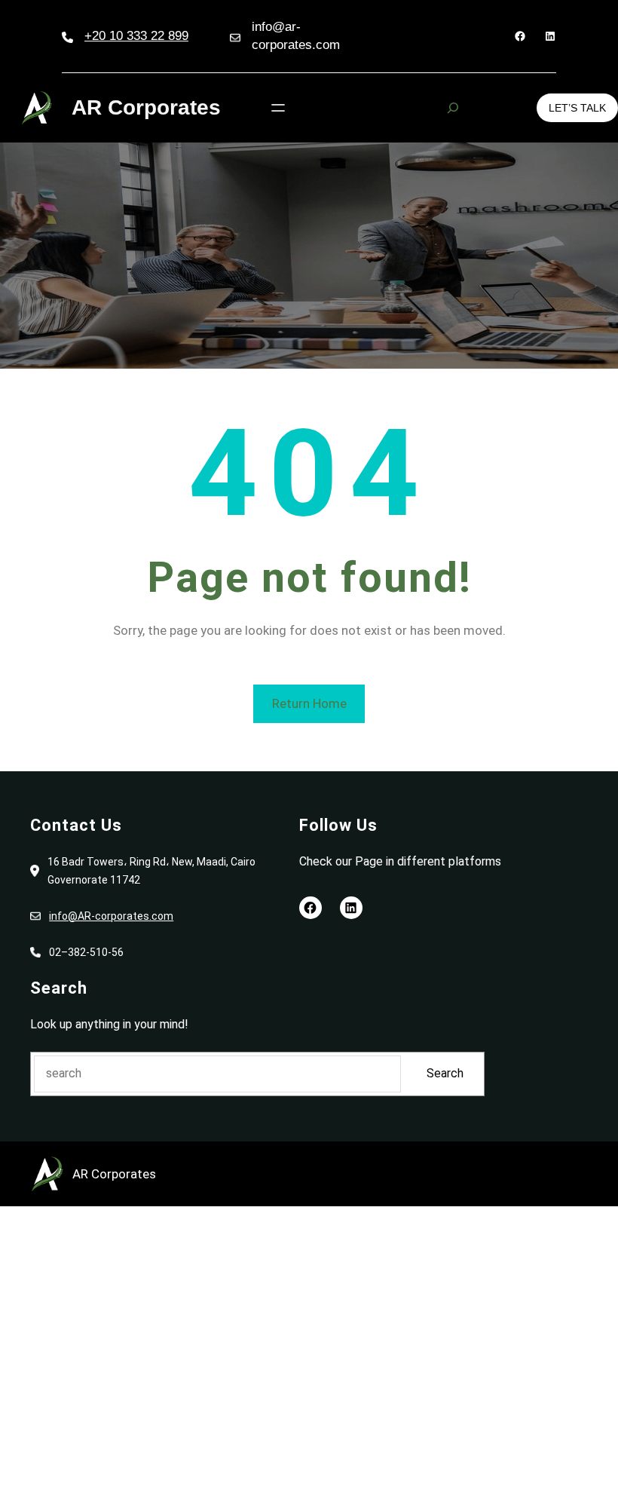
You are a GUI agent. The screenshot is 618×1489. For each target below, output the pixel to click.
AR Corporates (146, 107)
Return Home (309, 703)
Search (445, 1073)
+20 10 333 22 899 (136, 36)
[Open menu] (278, 108)
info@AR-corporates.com (111, 916)
